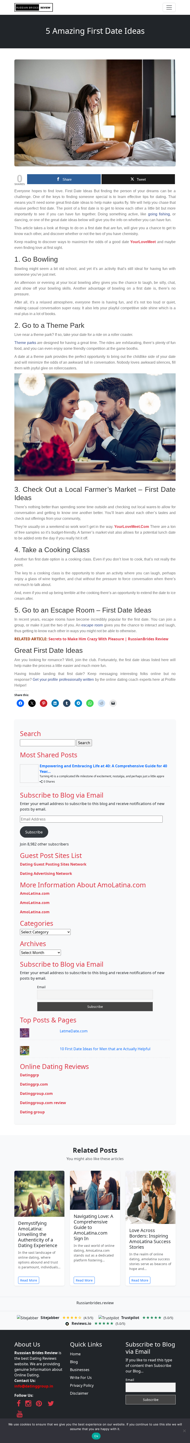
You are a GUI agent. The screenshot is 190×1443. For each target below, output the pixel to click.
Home (75, 1353)
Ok (96, 1436)
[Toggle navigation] (169, 7)
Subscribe (34, 832)
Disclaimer (79, 1393)
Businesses (79, 1369)
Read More (28, 1280)
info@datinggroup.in (33, 1386)
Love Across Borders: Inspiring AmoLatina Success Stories (150, 1238)
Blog (74, 1361)
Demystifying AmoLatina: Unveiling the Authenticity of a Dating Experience (37, 1234)
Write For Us (81, 1377)
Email (41, 987)
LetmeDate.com (74, 1031)
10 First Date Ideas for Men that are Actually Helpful (105, 1048)
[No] (184, 1430)
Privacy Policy (82, 1385)
